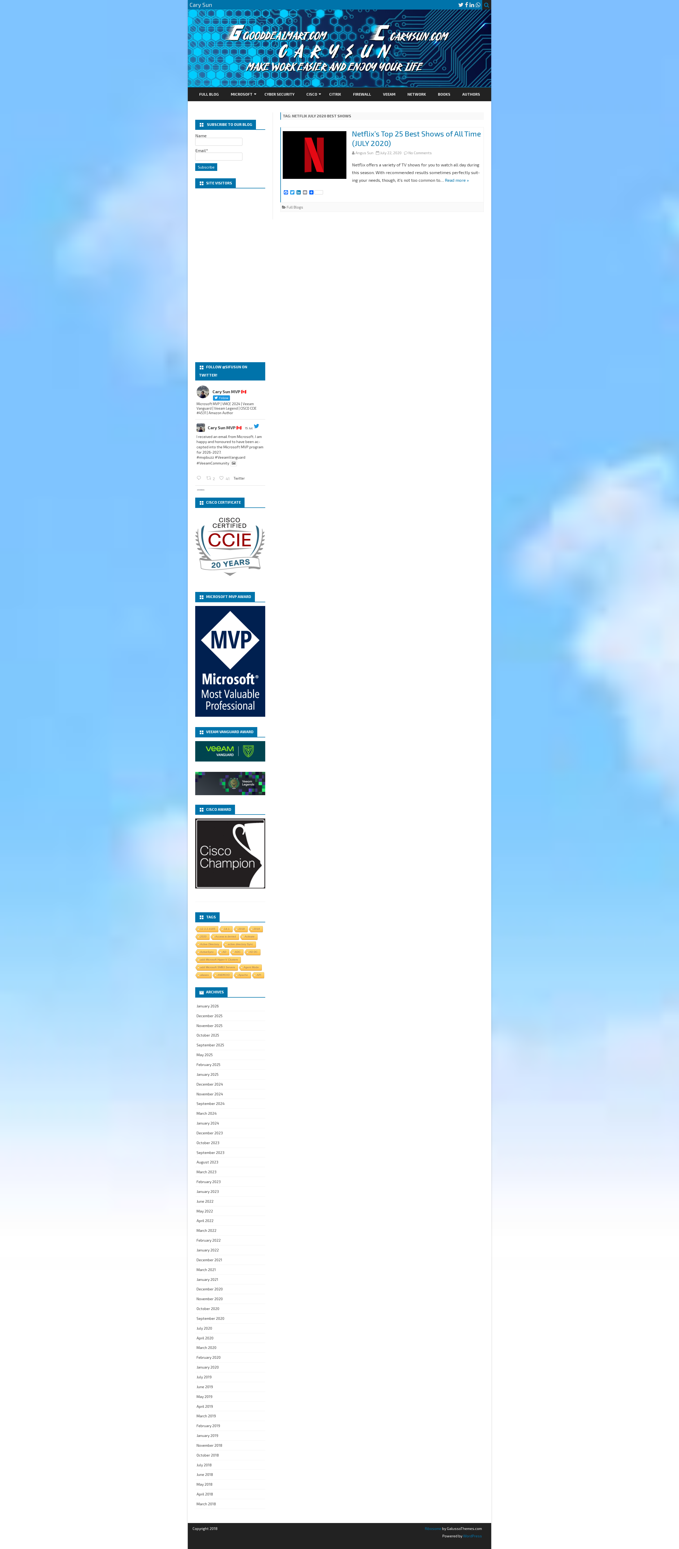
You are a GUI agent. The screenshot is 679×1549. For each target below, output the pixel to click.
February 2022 (209, 1240)
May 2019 (204, 1396)
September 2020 (210, 1318)
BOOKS (444, 94)
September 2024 (211, 1103)
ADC (238, 951)
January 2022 (208, 1250)
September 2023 (210, 1152)
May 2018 (204, 1484)
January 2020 (208, 1367)
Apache (243, 974)
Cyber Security (279, 94)
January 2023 (208, 1191)
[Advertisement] (230, 275)
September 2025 (210, 1045)
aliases (204, 974)
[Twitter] (461, 4)
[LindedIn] (471, 4)
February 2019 (208, 1425)
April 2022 (205, 1220)
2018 (241, 928)
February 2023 (209, 1181)
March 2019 (206, 1416)
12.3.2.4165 (207, 928)
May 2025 (205, 1054)
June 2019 (205, 1386)
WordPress (472, 1536)
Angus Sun (364, 153)
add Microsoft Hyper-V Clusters (219, 959)
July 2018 (204, 1465)
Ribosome (433, 1528)
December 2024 (210, 1084)
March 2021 (206, 1269)
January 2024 (208, 1123)
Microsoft (242, 94)
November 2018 (209, 1445)
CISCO (311, 94)
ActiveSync (207, 951)
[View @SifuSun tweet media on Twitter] (233, 463)
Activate (250, 936)
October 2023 (208, 1142)
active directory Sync (240, 944)
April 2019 (205, 1406)
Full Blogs (295, 207)
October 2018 (208, 1455)
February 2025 (208, 1064)
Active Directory (209, 944)
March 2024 (207, 1113)
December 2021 (209, 1260)
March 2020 (206, 1347)
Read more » (457, 180)
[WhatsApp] (478, 4)
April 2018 (205, 1494)
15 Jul (249, 428)
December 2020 (210, 1289)
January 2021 (207, 1279)
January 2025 (208, 1074)
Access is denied (225, 936)
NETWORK (416, 94)
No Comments (420, 153)
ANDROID (223, 974)
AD (224, 951)
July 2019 (204, 1377)
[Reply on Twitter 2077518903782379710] (200, 478)
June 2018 (205, 1474)
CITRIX (335, 94)
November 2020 (210, 1298)
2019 (257, 928)
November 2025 (210, 1025)
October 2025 (208, 1035)
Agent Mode (251, 967)
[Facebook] (466, 4)
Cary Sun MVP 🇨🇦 (225, 427)
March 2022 (206, 1230)
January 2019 (207, 1435)
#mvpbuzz (205, 457)
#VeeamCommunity (213, 463)
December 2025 (210, 1016)
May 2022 (205, 1211)
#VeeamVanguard (230, 457)
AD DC (253, 951)
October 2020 (208, 1308)
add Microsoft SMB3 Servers (217, 967)
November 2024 (210, 1094)
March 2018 (206, 1504)
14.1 (227, 928)
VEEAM (389, 94)
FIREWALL (362, 94)
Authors (471, 94)
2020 (203, 936)
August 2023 (207, 1162)
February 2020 (209, 1357)
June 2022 (205, 1201)
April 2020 (205, 1338)
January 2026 (208, 1006)
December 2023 (210, 1133)
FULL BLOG (209, 94)
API (259, 974)
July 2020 (204, 1328)
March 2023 (206, 1172)
